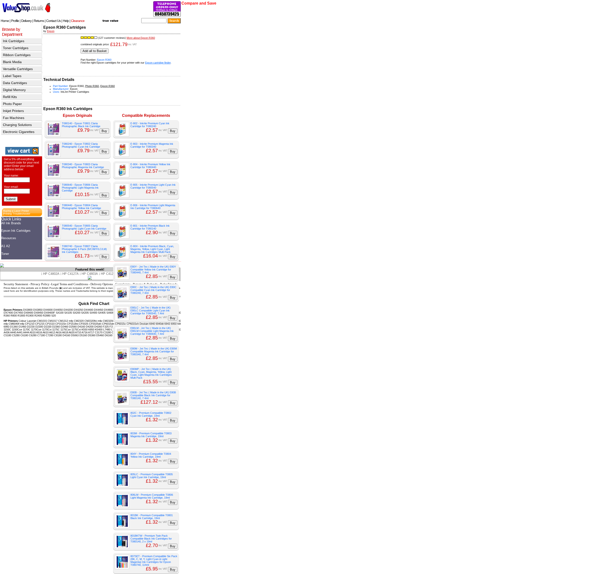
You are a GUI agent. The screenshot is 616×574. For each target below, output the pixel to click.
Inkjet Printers (13, 111)
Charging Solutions (17, 125)
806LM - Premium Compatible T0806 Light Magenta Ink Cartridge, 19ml (151, 496)
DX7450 (18, 312)
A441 (20, 332)
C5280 (16, 335)
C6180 (24, 335)
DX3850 (38, 309)
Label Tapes (12, 76)
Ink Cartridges (13, 41)
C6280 (33, 335)
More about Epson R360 (141, 37)
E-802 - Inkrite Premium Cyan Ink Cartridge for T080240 (149, 125)
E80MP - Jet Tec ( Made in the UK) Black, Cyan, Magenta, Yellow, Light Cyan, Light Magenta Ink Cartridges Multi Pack (151, 373)
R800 (14, 315)
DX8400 (28, 312)
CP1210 (29, 323)
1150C (7, 329)
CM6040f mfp (16, 323)
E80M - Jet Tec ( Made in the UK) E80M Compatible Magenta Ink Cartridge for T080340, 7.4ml (153, 351)
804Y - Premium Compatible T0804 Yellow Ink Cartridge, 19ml (150, 455)
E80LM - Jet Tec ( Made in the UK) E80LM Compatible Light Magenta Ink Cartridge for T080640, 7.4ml (152, 331)
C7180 (41, 335)
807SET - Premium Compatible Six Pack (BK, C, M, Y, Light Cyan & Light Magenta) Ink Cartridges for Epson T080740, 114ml (153, 560)
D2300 (39, 326)
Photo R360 (92, 86)
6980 (180, 323)
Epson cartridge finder (158, 62)
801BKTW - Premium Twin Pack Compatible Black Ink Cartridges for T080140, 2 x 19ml (151, 538)
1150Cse (17, 329)
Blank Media (12, 62)
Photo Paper (12, 104)
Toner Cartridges (15, 48)
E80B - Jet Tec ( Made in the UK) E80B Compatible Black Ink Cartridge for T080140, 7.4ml (153, 395)
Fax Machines (13, 118)
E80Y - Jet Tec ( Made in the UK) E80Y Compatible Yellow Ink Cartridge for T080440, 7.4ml (153, 269)
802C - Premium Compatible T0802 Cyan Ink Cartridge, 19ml (150, 414)
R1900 (30, 315)
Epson (50, 31)
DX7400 (8, 312)
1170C (26, 329)
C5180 (7, 335)
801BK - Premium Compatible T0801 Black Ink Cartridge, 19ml (151, 517)
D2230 (31, 326)
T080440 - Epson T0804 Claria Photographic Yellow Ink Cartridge (81, 207)
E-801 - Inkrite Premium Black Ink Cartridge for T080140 (150, 227)
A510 (33, 332)
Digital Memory (14, 90)
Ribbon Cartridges (17, 55)
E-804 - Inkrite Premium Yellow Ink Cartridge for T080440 (150, 166)
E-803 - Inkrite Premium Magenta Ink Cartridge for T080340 (151, 145)
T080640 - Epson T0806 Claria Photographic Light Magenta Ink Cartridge (80, 187)
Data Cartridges (15, 83)
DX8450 (38, 312)
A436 (7, 332)
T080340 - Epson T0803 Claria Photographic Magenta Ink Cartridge (83, 166)
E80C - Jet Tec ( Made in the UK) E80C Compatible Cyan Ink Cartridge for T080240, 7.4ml (153, 290)
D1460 (22, 326)
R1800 (21, 315)
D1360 (14, 326)
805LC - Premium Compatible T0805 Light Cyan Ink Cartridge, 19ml (151, 476)
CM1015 (42, 320)
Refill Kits (10, 97)
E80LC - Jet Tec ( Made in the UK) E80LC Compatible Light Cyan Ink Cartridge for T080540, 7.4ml (150, 310)
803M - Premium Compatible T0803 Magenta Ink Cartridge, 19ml (151, 435)
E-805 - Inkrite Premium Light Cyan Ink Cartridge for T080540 (153, 186)
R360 (7, 315)
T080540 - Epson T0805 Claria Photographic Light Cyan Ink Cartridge (84, 227)
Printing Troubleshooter (16, 213)
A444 (26, 332)
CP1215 (40, 323)
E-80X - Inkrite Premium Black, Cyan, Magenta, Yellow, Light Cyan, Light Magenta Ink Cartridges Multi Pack (152, 249)
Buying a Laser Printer (16, 210)
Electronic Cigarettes (18, 132)
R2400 (38, 315)
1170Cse (36, 329)
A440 (13, 332)
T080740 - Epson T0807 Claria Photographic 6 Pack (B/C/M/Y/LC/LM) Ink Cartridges (84, 249)
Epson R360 (104, 59)
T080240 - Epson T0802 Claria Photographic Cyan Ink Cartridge (81, 145)
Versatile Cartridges (18, 69)
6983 (6, 326)
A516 (39, 332)
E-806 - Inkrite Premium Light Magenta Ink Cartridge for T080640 (152, 207)
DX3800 (27, 309)
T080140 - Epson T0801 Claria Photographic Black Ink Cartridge (81, 125)
